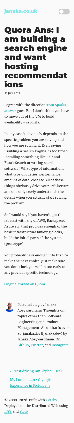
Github (23, 345)
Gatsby (51, 400)
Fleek (24, 411)
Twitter (37, 345)
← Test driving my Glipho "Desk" (37, 371)
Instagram (60, 345)
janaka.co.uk (20, 11)
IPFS (8, 411)
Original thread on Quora (24, 284)
